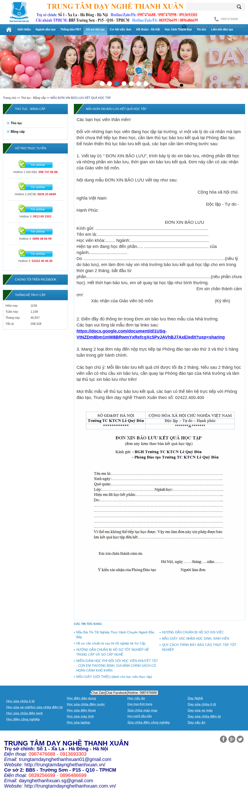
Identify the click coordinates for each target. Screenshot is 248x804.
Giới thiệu (24, 29)
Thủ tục (16, 123)
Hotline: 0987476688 (143, 693)
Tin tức (201, 29)
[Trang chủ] (9, 29)
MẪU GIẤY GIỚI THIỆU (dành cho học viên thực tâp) (114, 677)
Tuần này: (12, 311)
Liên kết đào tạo (222, 29)
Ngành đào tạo (45, 29)
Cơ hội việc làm (120, 29)
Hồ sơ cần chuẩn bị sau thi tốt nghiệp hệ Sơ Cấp (110, 643)
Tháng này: (13, 317)
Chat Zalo (98, 693)
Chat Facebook (116, 693)
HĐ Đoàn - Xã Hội (148, 29)
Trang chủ (9, 98)
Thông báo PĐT (70, 29)
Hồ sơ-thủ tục (95, 29)
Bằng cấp (18, 131)
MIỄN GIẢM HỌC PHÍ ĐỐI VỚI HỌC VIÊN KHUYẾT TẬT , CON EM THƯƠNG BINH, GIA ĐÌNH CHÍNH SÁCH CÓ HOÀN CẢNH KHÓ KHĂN (117, 665)
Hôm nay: (12, 305)
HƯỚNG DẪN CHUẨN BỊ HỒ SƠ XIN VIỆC (193, 632)
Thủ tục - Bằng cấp (33, 98)
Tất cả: (10, 324)
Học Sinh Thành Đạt (178, 29)
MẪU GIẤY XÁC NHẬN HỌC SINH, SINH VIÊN (195, 638)
